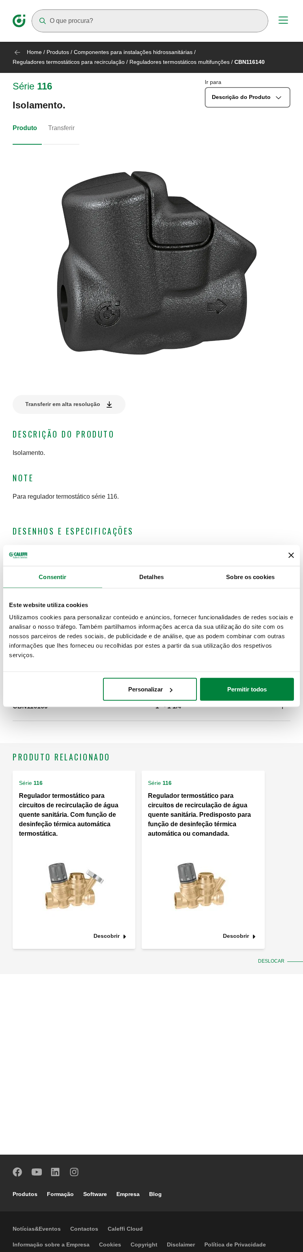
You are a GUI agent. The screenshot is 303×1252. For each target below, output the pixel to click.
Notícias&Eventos (37, 1229)
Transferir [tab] (61, 128)
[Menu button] (283, 21)
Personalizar (145, 689)
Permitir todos (247, 689)
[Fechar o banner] (291, 555)
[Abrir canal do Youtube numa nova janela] (37, 1172)
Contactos (84, 1229)
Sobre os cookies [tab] (250, 576)
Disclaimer (181, 1244)
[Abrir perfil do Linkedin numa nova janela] (55, 1172)
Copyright (144, 1244)
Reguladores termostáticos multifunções (179, 62)
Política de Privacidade (235, 1244)
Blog (155, 1194)
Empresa (128, 1194)
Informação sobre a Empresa (51, 1244)
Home (34, 52)
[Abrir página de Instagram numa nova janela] (74, 1172)
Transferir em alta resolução (62, 404)
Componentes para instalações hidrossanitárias (133, 52)
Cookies (110, 1244)
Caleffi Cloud (125, 1229)
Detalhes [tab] (151, 576)
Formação (60, 1194)
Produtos (58, 52)
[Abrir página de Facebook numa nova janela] (18, 1172)
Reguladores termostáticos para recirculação (69, 62)
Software (95, 1194)
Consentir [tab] (52, 576)
